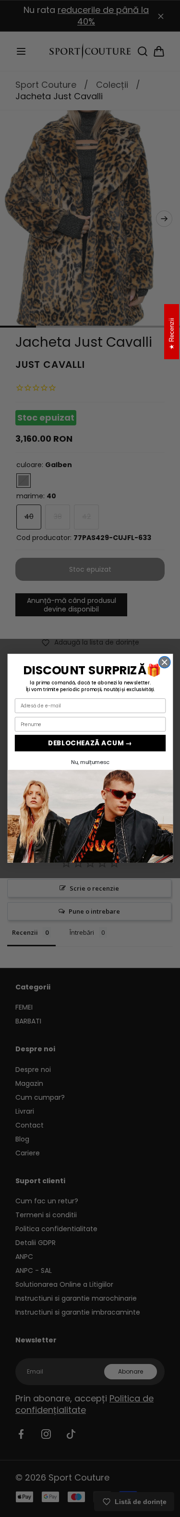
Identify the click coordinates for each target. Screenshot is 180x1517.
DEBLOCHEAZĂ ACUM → (90, 743)
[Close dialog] (164, 662)
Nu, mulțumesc (90, 762)
